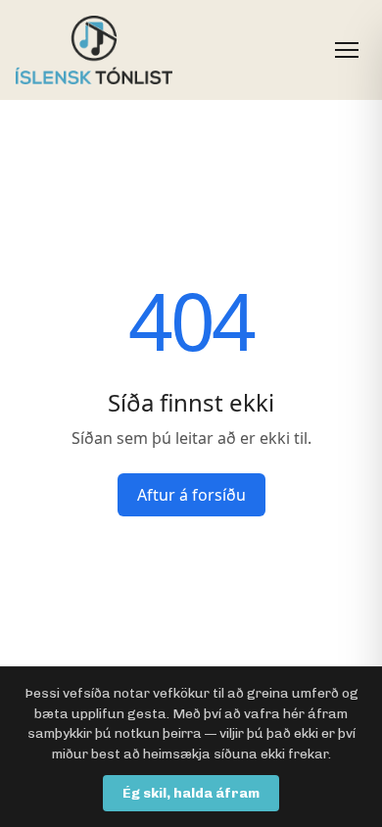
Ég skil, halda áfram (191, 793)
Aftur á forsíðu (191, 495)
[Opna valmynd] (346, 50)
